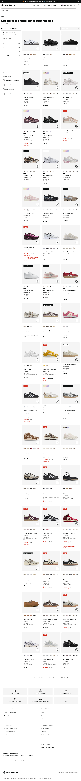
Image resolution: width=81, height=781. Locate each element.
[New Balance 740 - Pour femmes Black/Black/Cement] (34, 132)
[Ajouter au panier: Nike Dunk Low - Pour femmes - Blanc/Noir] (57, 523)
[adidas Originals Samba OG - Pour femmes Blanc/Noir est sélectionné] (24, 54)
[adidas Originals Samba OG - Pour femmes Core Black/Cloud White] (28, 54)
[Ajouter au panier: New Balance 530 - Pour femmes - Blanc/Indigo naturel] (57, 166)
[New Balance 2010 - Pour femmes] (47, 287)
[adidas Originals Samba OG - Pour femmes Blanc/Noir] (28, 407)
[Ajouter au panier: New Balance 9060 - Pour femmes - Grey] (57, 87)
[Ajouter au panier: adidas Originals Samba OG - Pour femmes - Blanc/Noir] (37, 48)
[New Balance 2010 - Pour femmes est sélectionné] (44, 287)
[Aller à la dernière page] (67, 677)
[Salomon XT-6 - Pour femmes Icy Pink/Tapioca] (70, 172)
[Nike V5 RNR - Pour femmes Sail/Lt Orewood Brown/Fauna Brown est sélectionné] (24, 326)
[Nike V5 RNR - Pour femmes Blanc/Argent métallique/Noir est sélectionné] (24, 365)
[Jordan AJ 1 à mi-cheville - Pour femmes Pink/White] (38, 448)
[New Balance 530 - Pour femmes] (54, 172)
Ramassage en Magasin (47, 725)
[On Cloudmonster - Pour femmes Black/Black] (77, 210)
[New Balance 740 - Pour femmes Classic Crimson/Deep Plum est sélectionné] (24, 132)
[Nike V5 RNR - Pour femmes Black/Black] (28, 326)
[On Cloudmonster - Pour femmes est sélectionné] (64, 210)
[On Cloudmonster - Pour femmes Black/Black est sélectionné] (44, 210)
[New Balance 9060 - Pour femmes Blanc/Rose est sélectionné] (64, 448)
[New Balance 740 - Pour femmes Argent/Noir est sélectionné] (64, 655)
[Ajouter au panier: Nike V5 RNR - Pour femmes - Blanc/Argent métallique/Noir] (37, 359)
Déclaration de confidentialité (11, 728)
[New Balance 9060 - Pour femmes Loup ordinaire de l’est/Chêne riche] (51, 93)
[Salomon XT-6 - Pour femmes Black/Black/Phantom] (31, 172)
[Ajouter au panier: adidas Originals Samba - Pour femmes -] (57, 320)
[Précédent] (2, 1)
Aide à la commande (46, 719)
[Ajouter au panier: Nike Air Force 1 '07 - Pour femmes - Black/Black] (37, 87)
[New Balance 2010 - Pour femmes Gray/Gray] (54, 287)
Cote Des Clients (7, 76)
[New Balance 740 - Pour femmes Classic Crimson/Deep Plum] (31, 210)
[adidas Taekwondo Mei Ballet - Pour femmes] (70, 488)
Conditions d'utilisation (9, 734)
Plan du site (7, 722)
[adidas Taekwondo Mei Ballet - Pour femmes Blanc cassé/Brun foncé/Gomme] (67, 488)
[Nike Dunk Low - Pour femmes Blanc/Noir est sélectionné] (44, 529)
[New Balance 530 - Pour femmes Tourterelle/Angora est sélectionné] (24, 574)
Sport (4, 72)
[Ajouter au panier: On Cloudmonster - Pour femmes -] (76, 204)
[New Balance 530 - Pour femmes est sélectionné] (64, 93)
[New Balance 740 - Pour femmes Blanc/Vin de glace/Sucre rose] (31, 132)
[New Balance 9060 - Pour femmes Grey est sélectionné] (44, 93)
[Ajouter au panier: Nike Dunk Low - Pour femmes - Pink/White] (76, 320)
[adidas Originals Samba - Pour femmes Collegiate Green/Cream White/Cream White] (51, 326)
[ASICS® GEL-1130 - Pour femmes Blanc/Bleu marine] (47, 132)
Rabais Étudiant (45, 728)
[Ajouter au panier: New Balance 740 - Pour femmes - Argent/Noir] (76, 649)
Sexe (4, 43)
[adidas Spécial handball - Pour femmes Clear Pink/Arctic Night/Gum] (28, 529)
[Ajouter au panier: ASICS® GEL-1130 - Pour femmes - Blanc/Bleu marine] (37, 649)
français (37, 5)
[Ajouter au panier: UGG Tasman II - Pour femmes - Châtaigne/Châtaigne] (37, 609)
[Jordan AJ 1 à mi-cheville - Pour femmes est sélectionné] (24, 448)
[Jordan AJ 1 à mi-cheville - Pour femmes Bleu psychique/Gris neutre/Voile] (34, 448)
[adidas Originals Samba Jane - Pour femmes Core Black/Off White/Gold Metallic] (67, 287)
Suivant (62, 677)
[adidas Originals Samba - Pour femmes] (54, 326)
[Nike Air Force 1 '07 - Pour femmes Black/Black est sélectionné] (24, 93)
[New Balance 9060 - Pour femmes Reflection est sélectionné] (64, 248)
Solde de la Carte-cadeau (47, 747)
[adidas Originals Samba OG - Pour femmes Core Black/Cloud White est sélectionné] (24, 407)
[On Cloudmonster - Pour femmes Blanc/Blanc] (54, 210)
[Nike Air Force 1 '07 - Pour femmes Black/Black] (28, 287)
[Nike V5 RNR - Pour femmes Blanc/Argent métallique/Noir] (47, 54)
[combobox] (38, 10)
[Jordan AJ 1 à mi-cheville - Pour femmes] (74, 529)
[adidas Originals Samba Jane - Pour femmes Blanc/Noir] (74, 287)
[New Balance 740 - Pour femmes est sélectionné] (24, 210)
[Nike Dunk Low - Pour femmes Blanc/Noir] (67, 326)
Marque (4, 47)
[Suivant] (78, 1)
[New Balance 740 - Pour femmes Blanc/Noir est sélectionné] (44, 248)
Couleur (5, 60)
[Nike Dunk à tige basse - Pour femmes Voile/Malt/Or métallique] (47, 365)
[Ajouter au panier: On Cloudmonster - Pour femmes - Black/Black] (57, 204)
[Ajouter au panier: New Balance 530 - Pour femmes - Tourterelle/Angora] (37, 568)
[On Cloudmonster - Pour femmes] (47, 210)
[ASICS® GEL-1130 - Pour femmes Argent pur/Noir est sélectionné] (44, 132)
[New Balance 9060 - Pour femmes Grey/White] (47, 93)
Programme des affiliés (9, 731)
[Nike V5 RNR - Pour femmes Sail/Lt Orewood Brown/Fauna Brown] (51, 54)
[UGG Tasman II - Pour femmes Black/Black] (34, 615)
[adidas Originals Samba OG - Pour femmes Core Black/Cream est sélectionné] (64, 574)
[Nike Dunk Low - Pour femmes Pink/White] (47, 529)
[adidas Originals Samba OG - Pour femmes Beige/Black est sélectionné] (44, 574)
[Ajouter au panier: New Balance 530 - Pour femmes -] (76, 87)
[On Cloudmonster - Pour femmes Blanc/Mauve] (51, 210)
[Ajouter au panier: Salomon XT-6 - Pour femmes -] (37, 166)
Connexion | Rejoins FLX (69, 5)
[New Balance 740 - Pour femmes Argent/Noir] (28, 132)
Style (4, 68)
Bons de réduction (45, 744)
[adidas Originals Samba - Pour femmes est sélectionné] (44, 326)
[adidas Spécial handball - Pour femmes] (34, 529)
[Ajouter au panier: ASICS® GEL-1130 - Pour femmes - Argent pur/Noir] (57, 126)
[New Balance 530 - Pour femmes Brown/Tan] (74, 93)
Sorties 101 (44, 731)
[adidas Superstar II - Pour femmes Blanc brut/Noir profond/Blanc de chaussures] (47, 488)
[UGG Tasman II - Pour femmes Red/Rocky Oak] (67, 54)
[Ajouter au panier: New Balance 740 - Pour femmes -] (37, 204)
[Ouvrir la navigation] (78, 10)
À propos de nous (8, 719)
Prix (4, 64)
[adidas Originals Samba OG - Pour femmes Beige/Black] (31, 54)
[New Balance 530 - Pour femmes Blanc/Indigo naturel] (67, 93)
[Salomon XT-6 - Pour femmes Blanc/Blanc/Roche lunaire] (28, 172)
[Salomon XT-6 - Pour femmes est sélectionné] (24, 172)
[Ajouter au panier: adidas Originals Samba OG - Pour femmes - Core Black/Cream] (76, 568)
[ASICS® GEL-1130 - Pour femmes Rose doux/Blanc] (51, 132)
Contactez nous (45, 715)
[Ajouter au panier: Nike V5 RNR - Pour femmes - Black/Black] (57, 48)
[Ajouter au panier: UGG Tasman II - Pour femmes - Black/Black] (76, 48)
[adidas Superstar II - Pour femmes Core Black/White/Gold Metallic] (51, 488)
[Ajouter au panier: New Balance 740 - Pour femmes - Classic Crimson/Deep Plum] (37, 126)
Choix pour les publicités (10, 712)
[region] (40, 1)
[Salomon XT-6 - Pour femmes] (34, 172)
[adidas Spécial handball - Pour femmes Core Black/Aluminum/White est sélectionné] (64, 615)
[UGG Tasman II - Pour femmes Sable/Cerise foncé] (74, 54)
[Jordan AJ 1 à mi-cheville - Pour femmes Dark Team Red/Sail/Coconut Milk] (31, 448)
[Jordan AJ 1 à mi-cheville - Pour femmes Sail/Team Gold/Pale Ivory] (28, 448)
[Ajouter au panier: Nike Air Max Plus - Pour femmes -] (37, 242)
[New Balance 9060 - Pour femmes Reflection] (54, 93)
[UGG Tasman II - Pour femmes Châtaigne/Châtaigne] (70, 54)
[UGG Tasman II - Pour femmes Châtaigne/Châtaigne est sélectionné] (24, 615)
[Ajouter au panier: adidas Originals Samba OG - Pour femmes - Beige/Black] (57, 568)
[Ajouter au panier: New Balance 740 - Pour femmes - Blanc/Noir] (57, 242)
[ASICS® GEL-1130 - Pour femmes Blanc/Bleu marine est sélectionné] (24, 655)
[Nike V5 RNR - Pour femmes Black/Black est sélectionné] (44, 54)
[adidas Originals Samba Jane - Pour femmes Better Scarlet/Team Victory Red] (74, 407)
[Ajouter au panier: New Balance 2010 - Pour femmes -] (57, 281)
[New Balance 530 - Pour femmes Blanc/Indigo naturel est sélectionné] (44, 172)
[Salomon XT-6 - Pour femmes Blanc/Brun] (67, 172)
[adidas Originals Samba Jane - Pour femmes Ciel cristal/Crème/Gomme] (70, 287)
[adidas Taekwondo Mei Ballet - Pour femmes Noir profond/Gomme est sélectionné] (64, 488)
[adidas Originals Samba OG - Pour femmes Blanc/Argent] (34, 54)
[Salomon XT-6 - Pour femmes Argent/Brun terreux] (74, 172)
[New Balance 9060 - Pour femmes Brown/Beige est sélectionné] (44, 448)
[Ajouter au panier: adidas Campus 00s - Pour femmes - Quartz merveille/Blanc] (76, 126)
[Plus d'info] (57, 1)
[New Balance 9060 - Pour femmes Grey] (70, 248)
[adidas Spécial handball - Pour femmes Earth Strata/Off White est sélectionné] (44, 615)
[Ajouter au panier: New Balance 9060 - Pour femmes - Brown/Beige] (57, 442)
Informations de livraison (47, 722)
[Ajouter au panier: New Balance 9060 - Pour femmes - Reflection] (76, 242)
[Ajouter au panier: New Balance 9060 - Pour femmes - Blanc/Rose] (76, 442)
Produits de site (8, 725)
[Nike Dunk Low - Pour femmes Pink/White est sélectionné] (64, 326)
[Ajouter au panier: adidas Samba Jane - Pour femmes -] (57, 401)
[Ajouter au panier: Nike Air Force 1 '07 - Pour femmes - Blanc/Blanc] (37, 281)
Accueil (2, 16)
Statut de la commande (47, 741)
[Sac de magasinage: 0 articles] (78, 5)
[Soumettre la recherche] (74, 10)
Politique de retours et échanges (49, 734)
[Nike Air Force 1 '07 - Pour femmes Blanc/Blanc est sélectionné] (24, 287)
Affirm (42, 712)
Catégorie (5, 51)
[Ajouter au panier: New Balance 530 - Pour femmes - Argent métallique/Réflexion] (57, 649)
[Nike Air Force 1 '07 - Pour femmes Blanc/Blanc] (28, 93)
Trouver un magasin (7, 38)
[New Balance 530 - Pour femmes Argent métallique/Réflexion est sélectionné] (44, 655)
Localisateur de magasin (47, 738)
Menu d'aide (7, 715)
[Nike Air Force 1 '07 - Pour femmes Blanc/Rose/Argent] (31, 93)
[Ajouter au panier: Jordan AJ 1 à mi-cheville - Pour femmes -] (37, 442)
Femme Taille (6, 55)
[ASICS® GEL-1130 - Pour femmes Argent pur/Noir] (31, 655)
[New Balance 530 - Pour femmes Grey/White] (70, 93)
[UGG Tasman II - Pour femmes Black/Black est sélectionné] (64, 54)
